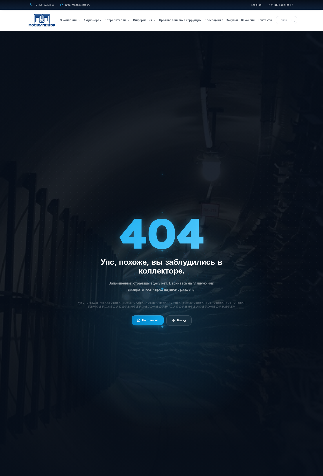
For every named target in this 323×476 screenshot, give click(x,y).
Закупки (232, 20)
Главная (256, 5)
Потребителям (115, 20)
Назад (181, 320)
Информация (142, 20)
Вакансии (248, 20)
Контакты (265, 20)
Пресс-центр (214, 20)
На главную (150, 320)
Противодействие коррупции (180, 20)
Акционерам (93, 20)
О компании (68, 20)
